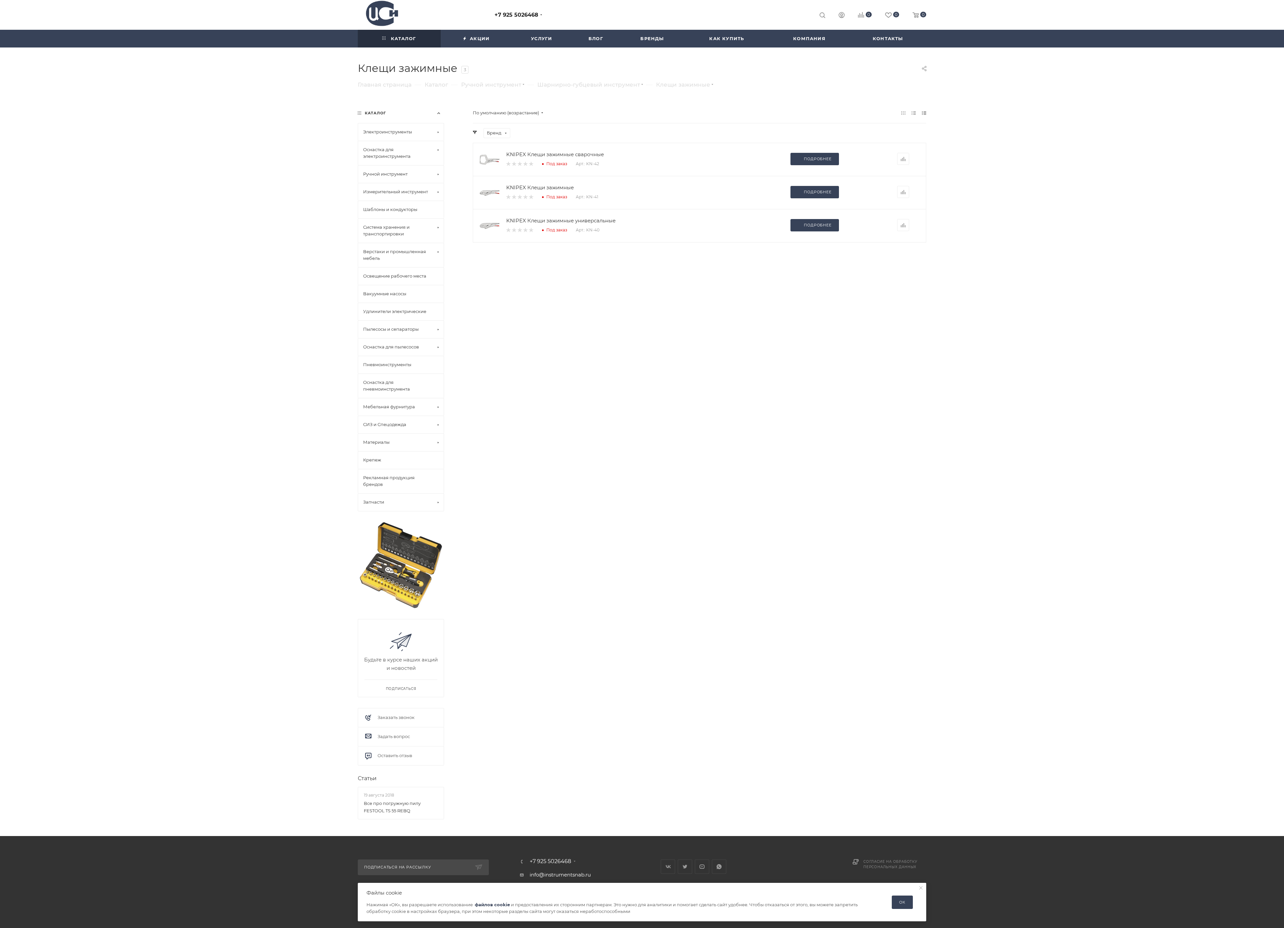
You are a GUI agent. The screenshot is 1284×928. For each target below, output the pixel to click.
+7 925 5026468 (516, 15)
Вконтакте (668, 866)
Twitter (685, 866)
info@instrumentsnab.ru (560, 874)
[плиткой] (903, 112)
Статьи (367, 778)
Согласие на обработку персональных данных (890, 864)
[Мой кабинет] (842, 16)
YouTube (702, 866)
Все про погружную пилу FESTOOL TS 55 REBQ (392, 806)
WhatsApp (719, 866)
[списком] (913, 112)
